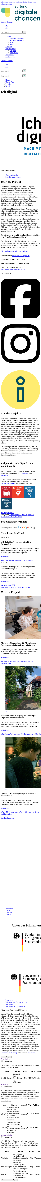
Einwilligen (13, 1180)
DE (6, 26)
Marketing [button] (4, 1084)
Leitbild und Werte (16, 38)
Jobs (11, 45)
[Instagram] (8, 872)
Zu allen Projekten (7, 818)
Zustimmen (7, 1061)
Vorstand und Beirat (17, 40)
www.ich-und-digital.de (20, 256)
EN (6, 28)
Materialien (9, 55)
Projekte (13, 51)
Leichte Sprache (7, 22)
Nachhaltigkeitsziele (8, 483)
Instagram (24, 473)
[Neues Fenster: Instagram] (20, 365)
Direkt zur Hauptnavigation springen (14, 2)
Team (12, 42)
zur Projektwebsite (7, 513)
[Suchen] (24, 32)
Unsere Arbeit (10, 49)
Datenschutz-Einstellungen (15, 1006)
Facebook (4, 475)
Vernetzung (14, 53)
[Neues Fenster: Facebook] (20, 320)
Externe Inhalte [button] (6, 1135)
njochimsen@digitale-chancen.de (13, 269)
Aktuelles (8, 47)
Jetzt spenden (10, 57)
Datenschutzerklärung (9, 1053)
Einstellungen (6, 1057)
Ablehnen (5, 1180)
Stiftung (8, 36)
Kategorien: (5, 515)
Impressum (9, 1000)
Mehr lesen (5, 556)
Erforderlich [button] (5, 1059)
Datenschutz (9, 1004)
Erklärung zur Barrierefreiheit (16, 1002)
